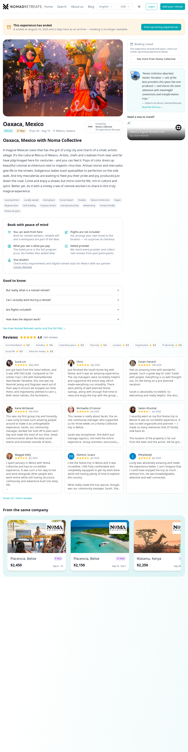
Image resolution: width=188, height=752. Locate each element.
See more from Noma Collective (156, 59)
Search (62, 7)
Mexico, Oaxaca (65, 130)
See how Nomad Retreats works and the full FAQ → (34, 328)
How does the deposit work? (23, 319)
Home (48, 7)
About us (77, 7)
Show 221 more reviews (17, 498)
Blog (91, 7)
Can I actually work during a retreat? (28, 300)
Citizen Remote (22, 267)
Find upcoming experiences (161, 27)
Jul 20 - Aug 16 (41, 130)
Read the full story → (152, 107)
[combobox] (106, 6)
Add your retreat (172, 6)
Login (151, 6)
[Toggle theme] (139, 6)
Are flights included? (18, 309)
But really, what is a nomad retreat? (28, 290)
